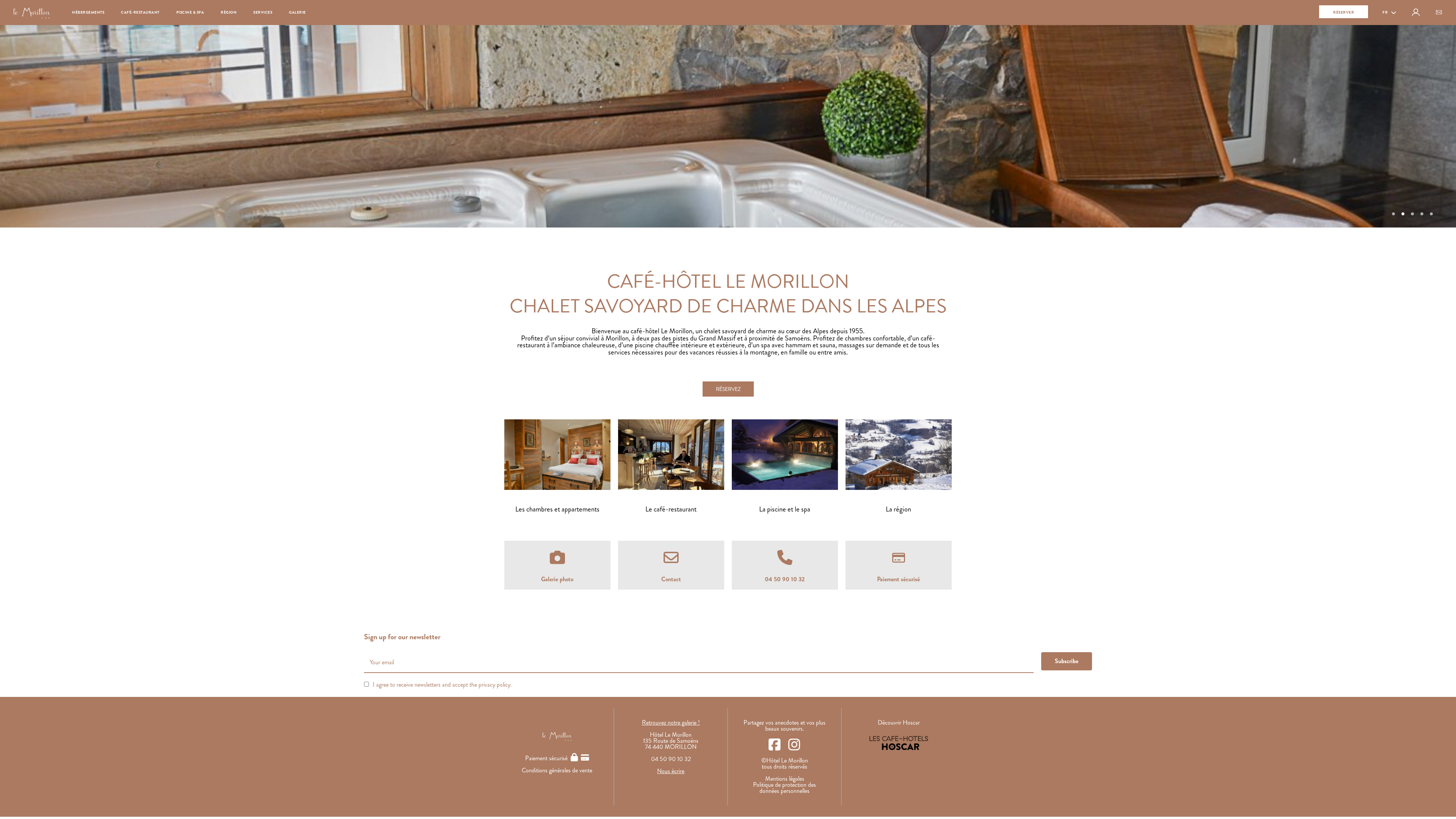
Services (262, 12)
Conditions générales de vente (557, 770)
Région (229, 12)
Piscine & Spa (190, 12)
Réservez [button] (728, 389)
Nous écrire (670, 771)
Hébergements (88, 12)
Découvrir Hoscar (899, 722)
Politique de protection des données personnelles (784, 787)
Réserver (1343, 12)
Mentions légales (784, 778)
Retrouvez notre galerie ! (671, 722)
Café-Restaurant (140, 12)
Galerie (297, 12)
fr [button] (1385, 12)
